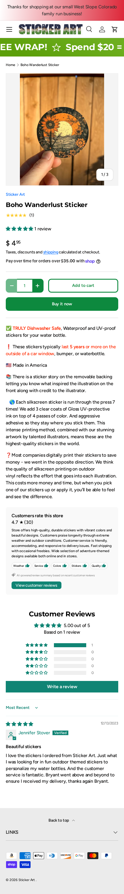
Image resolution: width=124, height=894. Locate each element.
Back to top (59, 820)
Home (10, 65)
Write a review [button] (62, 686)
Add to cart (83, 285)
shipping (50, 252)
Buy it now (62, 303)
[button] (114, 29)
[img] (19, 724)
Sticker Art (15, 194)
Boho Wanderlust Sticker (39, 65)
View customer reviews (36, 585)
